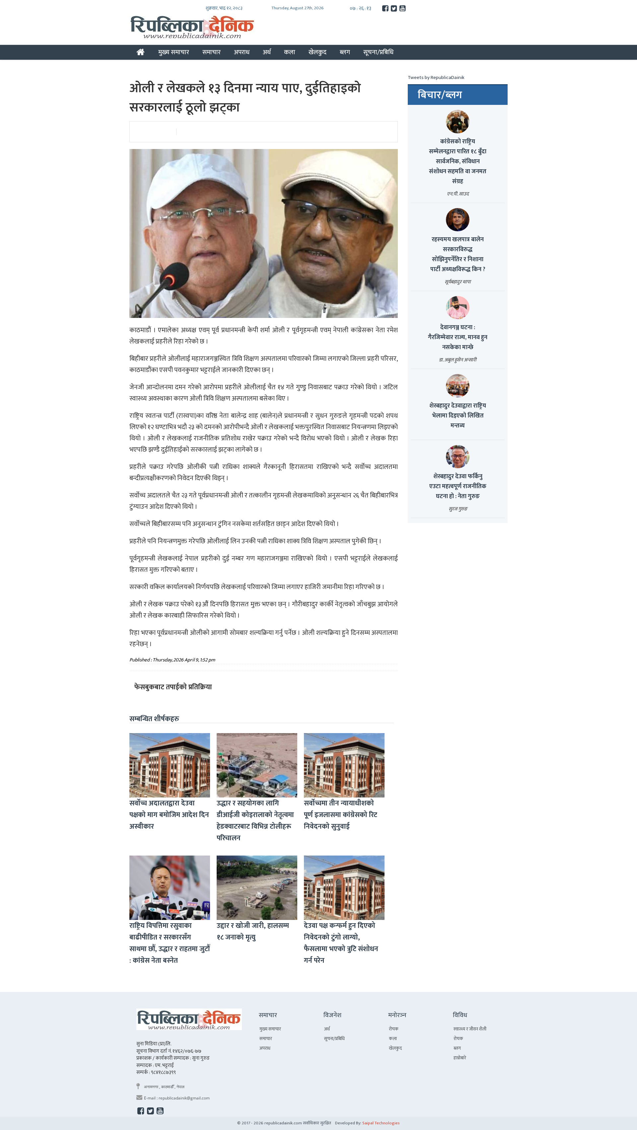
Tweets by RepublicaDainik (436, 77)
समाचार (211, 52)
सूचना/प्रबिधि (378, 52)
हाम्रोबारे (460, 1058)
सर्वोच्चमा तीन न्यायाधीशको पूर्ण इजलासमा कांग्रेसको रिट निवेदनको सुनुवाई (340, 814)
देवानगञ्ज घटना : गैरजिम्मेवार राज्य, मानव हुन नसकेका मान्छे (457, 337)
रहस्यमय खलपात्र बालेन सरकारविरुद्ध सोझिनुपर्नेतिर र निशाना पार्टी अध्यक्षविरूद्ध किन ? (457, 254)
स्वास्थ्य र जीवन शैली (470, 1029)
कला (289, 52)
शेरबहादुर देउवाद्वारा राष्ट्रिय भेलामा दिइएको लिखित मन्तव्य (457, 416)
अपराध (241, 52)
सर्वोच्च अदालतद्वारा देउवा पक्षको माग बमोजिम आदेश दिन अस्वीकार (169, 814)
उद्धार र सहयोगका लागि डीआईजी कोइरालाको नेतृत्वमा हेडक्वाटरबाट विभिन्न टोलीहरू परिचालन (255, 820)
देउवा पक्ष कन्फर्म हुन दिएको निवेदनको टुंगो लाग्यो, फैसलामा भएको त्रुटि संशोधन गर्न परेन (341, 943)
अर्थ (267, 52)
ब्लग (345, 52)
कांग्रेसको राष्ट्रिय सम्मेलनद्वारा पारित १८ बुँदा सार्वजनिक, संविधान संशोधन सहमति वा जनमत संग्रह (457, 162)
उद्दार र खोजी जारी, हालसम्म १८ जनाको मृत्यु (253, 931)
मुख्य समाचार (173, 52)
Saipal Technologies (381, 1123)
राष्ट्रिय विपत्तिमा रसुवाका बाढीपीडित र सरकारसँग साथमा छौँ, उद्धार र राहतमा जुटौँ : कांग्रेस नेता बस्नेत (169, 943)
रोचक (393, 1029)
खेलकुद (317, 52)
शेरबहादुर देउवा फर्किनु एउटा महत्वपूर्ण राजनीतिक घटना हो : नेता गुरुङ (457, 486)
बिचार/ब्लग (440, 95)
